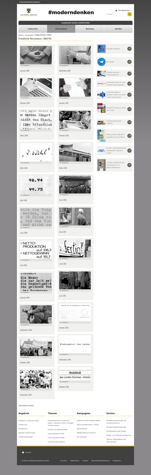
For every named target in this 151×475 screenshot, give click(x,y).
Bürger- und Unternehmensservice (118, 435)
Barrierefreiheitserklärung (100, 461)
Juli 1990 (62, 296)
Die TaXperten (82, 437)
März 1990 (63, 168)
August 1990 (63, 328)
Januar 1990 (63, 103)
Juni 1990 (62, 264)
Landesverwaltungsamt (56, 442)
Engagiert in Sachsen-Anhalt (28, 420)
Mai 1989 (23, 200)
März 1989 (24, 135)
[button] (29, 2)
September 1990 (65, 359)
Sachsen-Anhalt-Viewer (26, 433)
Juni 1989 (23, 233)
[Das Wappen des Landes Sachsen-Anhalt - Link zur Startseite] (28, 12)
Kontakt (85, 461)
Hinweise (63, 461)
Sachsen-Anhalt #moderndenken (89, 420)
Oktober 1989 (25, 362)
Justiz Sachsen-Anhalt (56, 434)
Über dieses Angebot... (26, 405)
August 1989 (24, 297)
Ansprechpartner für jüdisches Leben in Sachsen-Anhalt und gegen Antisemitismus (61, 423)
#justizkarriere (82, 429)
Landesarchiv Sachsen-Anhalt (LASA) (76, 23)
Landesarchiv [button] (33, 29)
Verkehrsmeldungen (25, 437)
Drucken (26, 452)
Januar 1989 (24, 71)
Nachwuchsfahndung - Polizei (88, 425)
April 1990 (63, 200)
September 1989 (26, 330)
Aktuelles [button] (118, 29)
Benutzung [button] (90, 29)
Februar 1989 (25, 103)
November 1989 (26, 395)
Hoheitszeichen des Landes (116, 431)
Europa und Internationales (57, 429)
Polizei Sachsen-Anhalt (56, 438)
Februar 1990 (64, 135)
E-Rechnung (22, 425)
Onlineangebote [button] (61, 29)
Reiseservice (22, 429)
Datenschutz (74, 461)
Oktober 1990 (64, 387)
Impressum (117, 461)
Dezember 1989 (64, 71)
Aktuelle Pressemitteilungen (116, 427)
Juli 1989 (23, 265)
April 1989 (24, 168)
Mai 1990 (62, 232)
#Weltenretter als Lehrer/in (86, 433)
